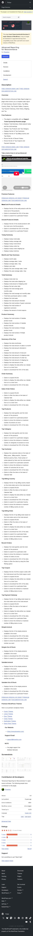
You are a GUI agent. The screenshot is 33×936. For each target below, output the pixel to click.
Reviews (5, 67)
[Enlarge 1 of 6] (13, 759)
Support (5, 79)
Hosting (4, 876)
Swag (19, 893)
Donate (20, 890)
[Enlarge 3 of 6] (13, 771)
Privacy (4, 879)
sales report (28, 816)
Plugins (19, 876)
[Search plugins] (18, 17)
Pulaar (7, 914)
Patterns (19, 879)
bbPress (5, 904)
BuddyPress (6, 907)
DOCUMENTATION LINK (19, 200)
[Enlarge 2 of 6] (13, 764)
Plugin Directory (6, 7)
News (3, 873)
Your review (5, 848)
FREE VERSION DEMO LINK (10, 88)
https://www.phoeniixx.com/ (15, 731)
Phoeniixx (6, 52)
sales (22, 816)
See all (29, 848)
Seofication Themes (10, 721)
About (3, 870)
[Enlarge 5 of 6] (29, 765)
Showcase (20, 870)
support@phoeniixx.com (14, 739)
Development (7, 75)
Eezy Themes (8, 716)
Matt (4, 901)
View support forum (7, 861)
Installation (6, 71)
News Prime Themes (10, 723)
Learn (3, 884)
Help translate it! (28, 12)
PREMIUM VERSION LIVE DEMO (12, 198)
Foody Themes (8, 711)
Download (5, 56)
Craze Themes (8, 718)
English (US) (28, 813)
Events (19, 887)
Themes (19, 873)
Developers (5, 890)
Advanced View (6, 821)
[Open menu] (30, 2)
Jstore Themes (8, 714)
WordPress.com (7, 898)
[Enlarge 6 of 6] (29, 771)
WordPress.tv (6, 893)
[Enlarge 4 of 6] (29, 759)
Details (5, 62)
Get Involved (21, 884)
